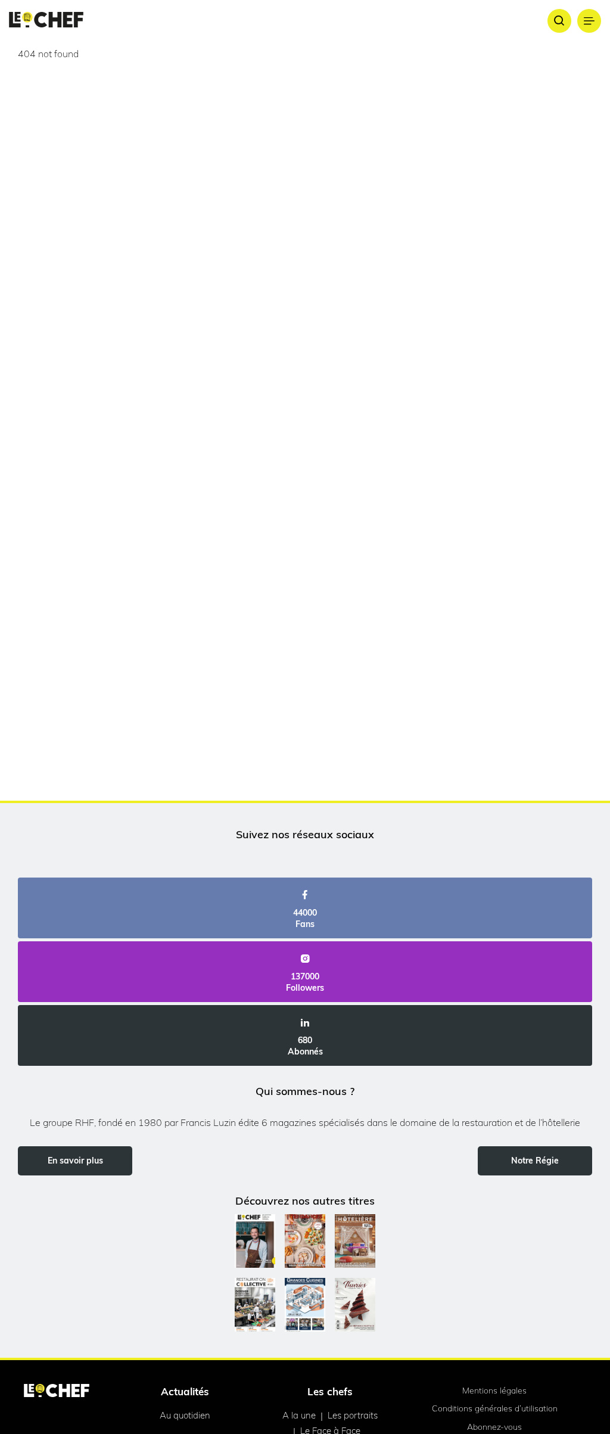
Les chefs (330, 1391)
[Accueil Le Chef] (46, 20)
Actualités (185, 1391)
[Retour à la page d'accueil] (56, 1391)
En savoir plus (75, 1160)
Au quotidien (185, 1415)
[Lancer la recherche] (559, 21)
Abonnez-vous (494, 1426)
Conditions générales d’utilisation (495, 1408)
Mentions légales (494, 1390)
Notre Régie (535, 1160)
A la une (299, 1415)
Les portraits (353, 1415)
